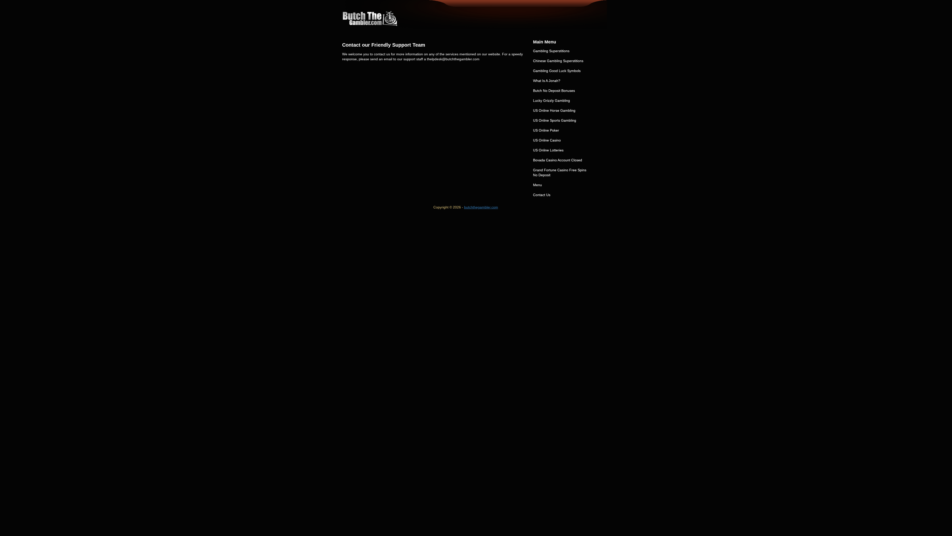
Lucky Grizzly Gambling (551, 100)
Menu (537, 185)
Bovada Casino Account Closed (557, 160)
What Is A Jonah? (546, 81)
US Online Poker (546, 130)
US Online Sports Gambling (554, 120)
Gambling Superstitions (551, 51)
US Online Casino (547, 140)
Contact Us (541, 195)
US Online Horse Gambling (554, 110)
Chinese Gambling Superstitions (558, 61)
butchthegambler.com (481, 207)
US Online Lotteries (548, 150)
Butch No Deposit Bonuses (554, 91)
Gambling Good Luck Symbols (557, 71)
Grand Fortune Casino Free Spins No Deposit (559, 172)
